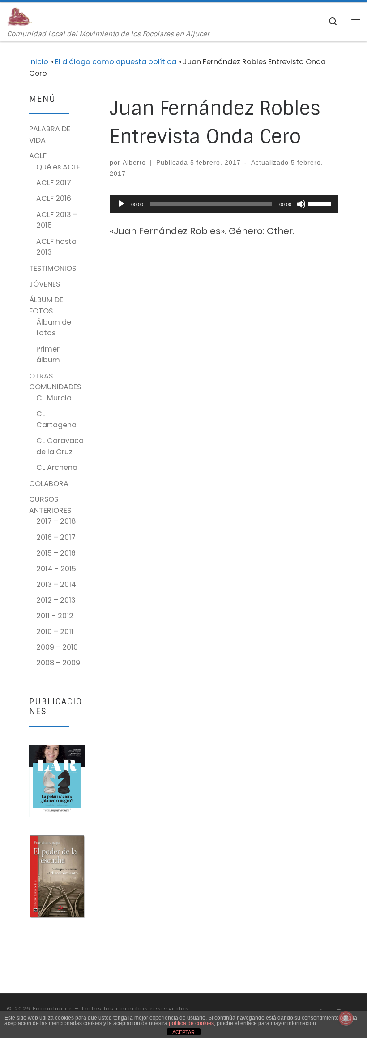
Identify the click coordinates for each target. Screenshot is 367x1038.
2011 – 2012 (54, 616)
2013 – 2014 (56, 584)
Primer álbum (48, 354)
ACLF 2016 (53, 198)
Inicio (38, 61)
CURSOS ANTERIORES (50, 505)
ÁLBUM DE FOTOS (46, 305)
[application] (224, 204)
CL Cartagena (56, 419)
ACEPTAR (183, 1032)
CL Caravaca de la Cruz (60, 446)
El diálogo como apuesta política (115, 61)
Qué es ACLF (58, 167)
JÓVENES (44, 284)
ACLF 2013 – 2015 (56, 220)
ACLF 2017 (53, 183)
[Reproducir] (121, 204)
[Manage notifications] (346, 1018)
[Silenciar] (301, 204)
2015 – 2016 (56, 553)
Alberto (134, 162)
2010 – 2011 (54, 631)
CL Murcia (54, 398)
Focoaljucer (52, 1008)
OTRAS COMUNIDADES (55, 381)
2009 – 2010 (57, 647)
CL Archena (56, 467)
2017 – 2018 (56, 521)
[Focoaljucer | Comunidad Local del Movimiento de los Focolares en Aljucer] (19, 16)
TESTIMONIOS (52, 268)
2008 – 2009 (58, 663)
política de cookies (191, 1023)
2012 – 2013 (56, 600)
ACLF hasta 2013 (56, 247)
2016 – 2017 (56, 537)
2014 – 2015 (56, 569)
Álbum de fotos (53, 328)
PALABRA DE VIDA (49, 134)
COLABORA (48, 483)
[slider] (320, 203)
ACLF (38, 156)
